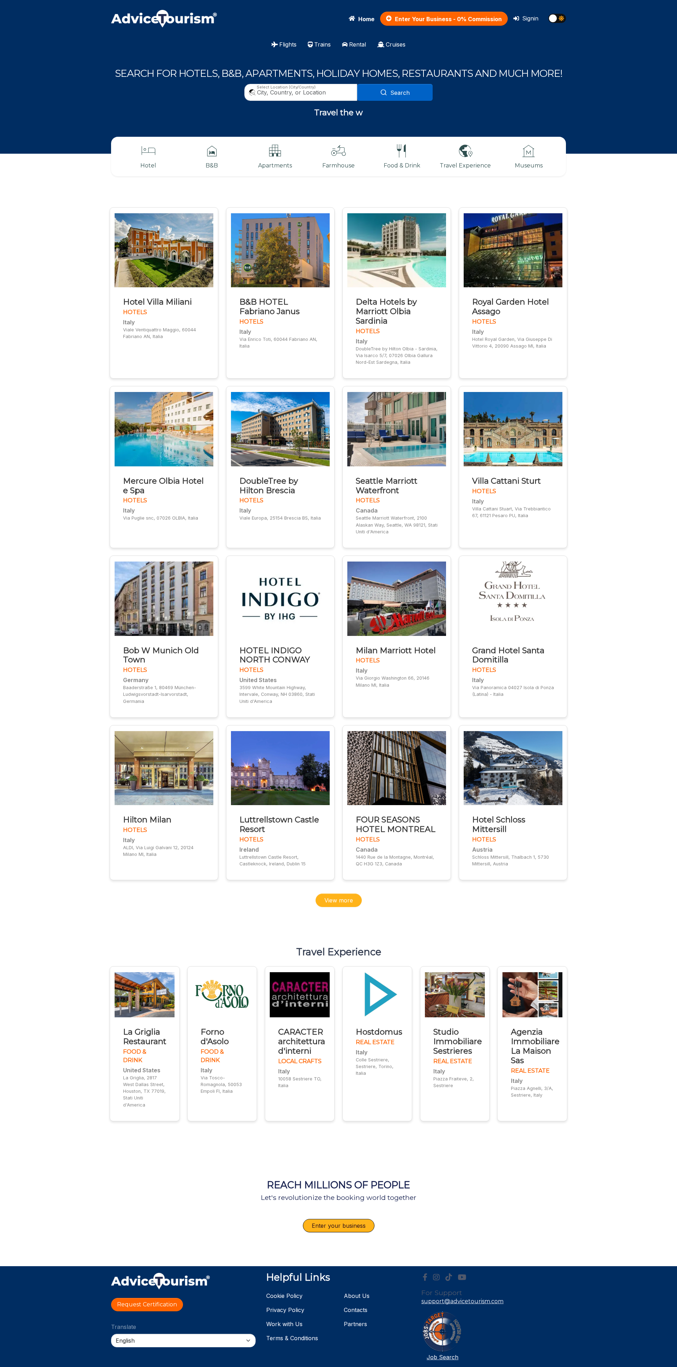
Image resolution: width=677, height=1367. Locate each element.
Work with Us (284, 1324)
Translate (123, 1326)
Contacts (355, 1309)
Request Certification (147, 1304)
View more (338, 900)
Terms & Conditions (292, 1338)
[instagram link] (436, 1277)
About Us (357, 1295)
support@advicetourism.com (462, 1301)
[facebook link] (425, 1277)
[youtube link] (462, 1277)
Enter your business (339, 1225)
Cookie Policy (284, 1295)
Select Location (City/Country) (286, 87)
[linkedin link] (448, 1277)
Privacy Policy (285, 1309)
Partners (355, 1324)
